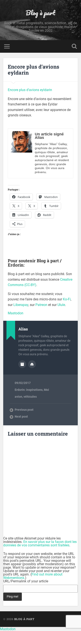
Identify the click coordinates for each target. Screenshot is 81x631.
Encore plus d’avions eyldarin (33, 69)
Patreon (41, 305)
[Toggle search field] (74, 46)
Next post (21, 416)
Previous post (24, 409)
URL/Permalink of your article (25, 581)
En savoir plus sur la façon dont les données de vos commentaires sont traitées (40, 543)
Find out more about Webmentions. (32, 576)
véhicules (30, 396)
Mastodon (15, 313)
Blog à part (40, 12)
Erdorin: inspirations (29, 389)
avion (18, 396)
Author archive (22, 364)
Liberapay (20, 305)
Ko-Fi (67, 299)
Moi (46, 389)
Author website (32, 364)
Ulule (61, 305)
